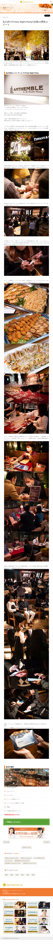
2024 (17, 874)
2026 (6, 874)
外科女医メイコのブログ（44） (13, 863)
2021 (33, 874)
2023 (22, 874)
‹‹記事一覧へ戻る (26, 847)
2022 (28, 874)
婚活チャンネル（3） (26, 858)
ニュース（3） (8, 860)
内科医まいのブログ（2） (29, 863)
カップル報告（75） (39, 858)
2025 (11, 874)
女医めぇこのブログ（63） (11, 858)
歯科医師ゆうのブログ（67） (22, 860)
